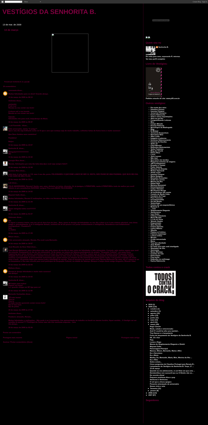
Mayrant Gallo (14, 195)
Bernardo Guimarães (16, 294)
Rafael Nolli (155, 183)
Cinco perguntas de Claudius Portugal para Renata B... (172, 364)
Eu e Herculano (156, 353)
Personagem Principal (159, 349)
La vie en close (157, 219)
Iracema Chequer (157, 111)
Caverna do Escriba (159, 142)
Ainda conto (156, 172)
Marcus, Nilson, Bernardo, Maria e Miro (166, 351)
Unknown (12, 217)
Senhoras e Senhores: (159, 379)
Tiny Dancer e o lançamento (161, 333)
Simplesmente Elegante (160, 210)
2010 (150, 304)
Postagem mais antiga (130, 338)
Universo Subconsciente (161, 140)
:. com (153, 209)
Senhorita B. (13, 148)
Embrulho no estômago (160, 259)
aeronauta (12, 90)
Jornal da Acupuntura (159, 133)
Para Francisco (157, 198)
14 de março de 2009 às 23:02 (20, 277)
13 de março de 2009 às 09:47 (20, 122)
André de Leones (158, 180)
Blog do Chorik (157, 151)
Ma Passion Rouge (158, 191)
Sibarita (154, 230)
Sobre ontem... (156, 362)
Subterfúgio (155, 203)
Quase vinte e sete (157, 386)
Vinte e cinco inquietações (161, 117)
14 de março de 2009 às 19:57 (20, 243)
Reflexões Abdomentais (160, 147)
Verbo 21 (154, 144)
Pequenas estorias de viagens (163, 162)
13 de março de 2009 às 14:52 (20, 191)
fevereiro (154, 388)
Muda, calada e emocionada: (161, 329)
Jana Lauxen (156, 156)
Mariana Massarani (158, 185)
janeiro (153, 391)
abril (152, 322)
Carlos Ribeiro (156, 228)
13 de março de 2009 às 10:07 (20, 145)
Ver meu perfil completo (155, 59)
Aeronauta (155, 250)
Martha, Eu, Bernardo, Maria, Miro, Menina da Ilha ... (171, 357)
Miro (152, 122)
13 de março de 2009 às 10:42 (20, 157)
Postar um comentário (12, 332)
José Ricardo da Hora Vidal (19, 247)
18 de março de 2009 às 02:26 (20, 327)
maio (152, 320)
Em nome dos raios (158, 108)
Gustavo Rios (14, 171)
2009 (150, 307)
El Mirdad (154, 131)
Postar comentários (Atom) (21, 342)
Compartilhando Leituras (161, 120)
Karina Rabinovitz (158, 115)
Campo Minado (157, 124)
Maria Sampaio (157, 176)
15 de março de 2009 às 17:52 (20, 310)
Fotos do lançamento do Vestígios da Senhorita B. (170, 335)
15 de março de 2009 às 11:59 (20, 291)
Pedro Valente (156, 167)
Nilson (11, 237)
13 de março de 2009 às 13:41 (20, 179)
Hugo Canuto (155, 326)
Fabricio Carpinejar (158, 234)
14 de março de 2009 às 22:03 (20, 265)
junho (153, 318)
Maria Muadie (156, 218)
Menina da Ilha (157, 181)
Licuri (153, 154)
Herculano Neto (157, 135)
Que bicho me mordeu (160, 160)
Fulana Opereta (157, 227)
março (153, 324)
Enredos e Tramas (158, 165)
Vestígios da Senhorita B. (49, 11)
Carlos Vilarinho (157, 189)
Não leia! (154, 158)
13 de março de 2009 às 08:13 (20, 97)
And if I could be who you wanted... (164, 331)
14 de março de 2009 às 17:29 (20, 233)
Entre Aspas (155, 255)
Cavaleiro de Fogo (158, 196)
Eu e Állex (154, 360)
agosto (153, 313)
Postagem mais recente (12, 338)
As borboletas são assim (161, 192)
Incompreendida (157, 200)
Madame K (155, 207)
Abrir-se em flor (157, 118)
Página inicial (71, 338)
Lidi (10, 183)
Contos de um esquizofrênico (163, 205)
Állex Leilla (155, 136)
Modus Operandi (157, 171)
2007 (150, 395)
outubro (153, 309)
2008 (150, 393)
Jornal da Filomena (158, 113)
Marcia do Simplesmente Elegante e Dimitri (167, 344)
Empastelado (156, 223)
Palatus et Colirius (158, 232)
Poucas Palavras (157, 126)
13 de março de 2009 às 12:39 (20, 167)
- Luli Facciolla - (15, 125)
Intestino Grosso (157, 109)
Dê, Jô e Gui (155, 338)
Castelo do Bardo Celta (160, 194)
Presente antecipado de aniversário (164, 384)
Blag (152, 129)
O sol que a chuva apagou (161, 382)
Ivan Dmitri (155, 214)
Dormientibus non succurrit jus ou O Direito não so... (171, 373)
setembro (154, 311)
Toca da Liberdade (158, 243)
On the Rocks (156, 201)
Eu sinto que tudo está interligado (165, 246)
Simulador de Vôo (158, 248)
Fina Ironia (155, 257)
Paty (151, 340)
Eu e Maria (154, 355)
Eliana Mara (155, 153)
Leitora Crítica (156, 236)
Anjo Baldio (155, 245)
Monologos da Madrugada (161, 127)
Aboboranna (156, 212)
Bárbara (11, 268)
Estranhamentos (157, 187)
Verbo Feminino (157, 149)
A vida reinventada (158, 239)
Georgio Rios (13, 160)
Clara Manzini (156, 145)
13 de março (11, 30)
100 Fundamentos (158, 163)
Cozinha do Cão (157, 254)
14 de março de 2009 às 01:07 (20, 214)
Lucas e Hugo (155, 342)
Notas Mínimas (157, 252)
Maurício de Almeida (159, 169)
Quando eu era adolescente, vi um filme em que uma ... (172, 371)
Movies (153, 237)
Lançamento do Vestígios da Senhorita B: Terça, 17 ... (172, 366)
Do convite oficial (157, 375)
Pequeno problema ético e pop (162, 377)
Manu (153, 241)
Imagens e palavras (158, 138)
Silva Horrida (156, 225)
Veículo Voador (157, 221)
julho (152, 315)
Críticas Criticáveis (158, 216)
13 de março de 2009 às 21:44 (20, 202)
